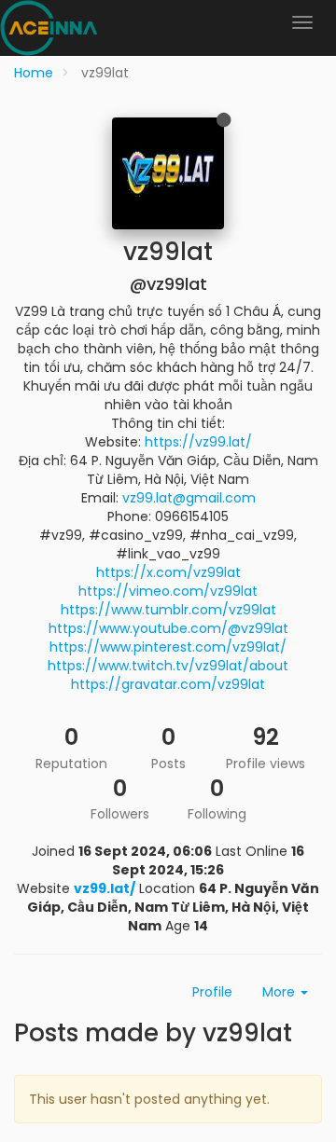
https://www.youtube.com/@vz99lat (168, 628)
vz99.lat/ (104, 888)
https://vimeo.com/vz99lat (168, 591)
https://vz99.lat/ (198, 442)
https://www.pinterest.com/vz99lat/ (168, 647)
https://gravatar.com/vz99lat (168, 684)
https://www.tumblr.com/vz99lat (168, 609)
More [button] (280, 992)
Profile (212, 992)
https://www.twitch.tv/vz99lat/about (168, 665)
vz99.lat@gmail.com (189, 497)
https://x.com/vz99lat (168, 572)
